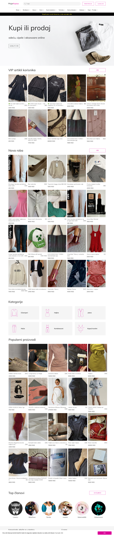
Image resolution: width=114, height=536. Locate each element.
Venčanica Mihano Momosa (57, 407)
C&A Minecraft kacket (35, 254)
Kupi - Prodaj (92, 10)
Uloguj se (101, 3)
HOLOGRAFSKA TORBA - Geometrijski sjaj (75, 139)
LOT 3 (49, 219)
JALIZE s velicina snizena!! (36, 407)
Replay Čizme (71, 289)
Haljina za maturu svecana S (57, 443)
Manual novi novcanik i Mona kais (97, 479)
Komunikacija (71, 10)
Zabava (81, 10)
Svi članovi (97, 493)
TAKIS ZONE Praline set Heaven (95, 408)
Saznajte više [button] (59, 533)
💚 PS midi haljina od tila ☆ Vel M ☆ (16, 104)
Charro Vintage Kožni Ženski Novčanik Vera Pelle (96, 104)
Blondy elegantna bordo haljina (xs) (16, 443)
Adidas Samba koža (15, 373)
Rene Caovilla (92, 443)
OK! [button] (105, 533)
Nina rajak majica (73, 443)
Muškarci (26, 10)
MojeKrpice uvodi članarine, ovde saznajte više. (57, 14)
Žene (17, 10)
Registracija (88, 3)
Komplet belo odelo (34, 443)
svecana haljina (53, 373)
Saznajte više (14, 46)
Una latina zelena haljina (75, 104)
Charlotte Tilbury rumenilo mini (75, 255)
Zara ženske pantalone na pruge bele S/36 (75, 220)
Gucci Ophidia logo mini (55, 139)
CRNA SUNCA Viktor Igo (17, 407)
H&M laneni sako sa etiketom (37, 289)
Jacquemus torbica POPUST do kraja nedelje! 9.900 (37, 479)
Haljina (90, 373)
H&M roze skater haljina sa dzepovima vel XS (17, 220)
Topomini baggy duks (54, 184)
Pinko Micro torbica (74, 373)
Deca (34, 10)
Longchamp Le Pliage (35, 373)
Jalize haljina (72, 478)
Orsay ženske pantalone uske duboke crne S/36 (16, 255)
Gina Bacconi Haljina (93, 139)
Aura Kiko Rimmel (92, 219)
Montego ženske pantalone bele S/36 (17, 185)
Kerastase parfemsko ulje (75, 184)
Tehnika (61, 10)
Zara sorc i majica (92, 289)
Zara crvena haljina (93, 254)
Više (97, 70)
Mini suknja (12, 139)
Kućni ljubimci (50, 10)
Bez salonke (32, 184)
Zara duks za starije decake (17, 289)
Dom (40, 10)
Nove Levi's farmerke (35, 219)
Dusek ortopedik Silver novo (57, 478)
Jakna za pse (72, 407)
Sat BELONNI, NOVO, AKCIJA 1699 (35, 139)
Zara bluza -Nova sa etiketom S (18, 479)
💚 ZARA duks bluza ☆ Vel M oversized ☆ (36, 104)
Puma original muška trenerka (93, 185)
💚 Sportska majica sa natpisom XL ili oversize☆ (56, 104)
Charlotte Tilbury (53, 289)
